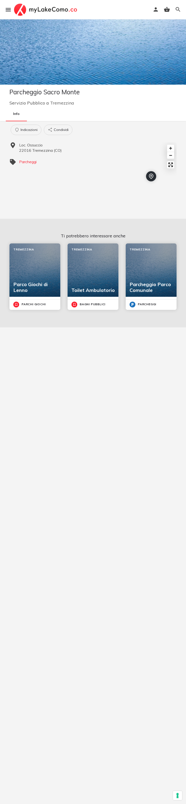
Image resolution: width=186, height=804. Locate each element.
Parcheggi (28, 161)
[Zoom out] (170, 155)
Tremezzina (62, 103)
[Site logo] (46, 10)
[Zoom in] (170, 148)
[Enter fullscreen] (170, 164)
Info (16, 114)
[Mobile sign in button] (156, 9)
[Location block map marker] (151, 176)
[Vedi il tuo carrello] (167, 9)
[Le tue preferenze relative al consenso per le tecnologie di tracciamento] (177, 795)
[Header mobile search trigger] (178, 9)
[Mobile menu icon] (8, 10)
